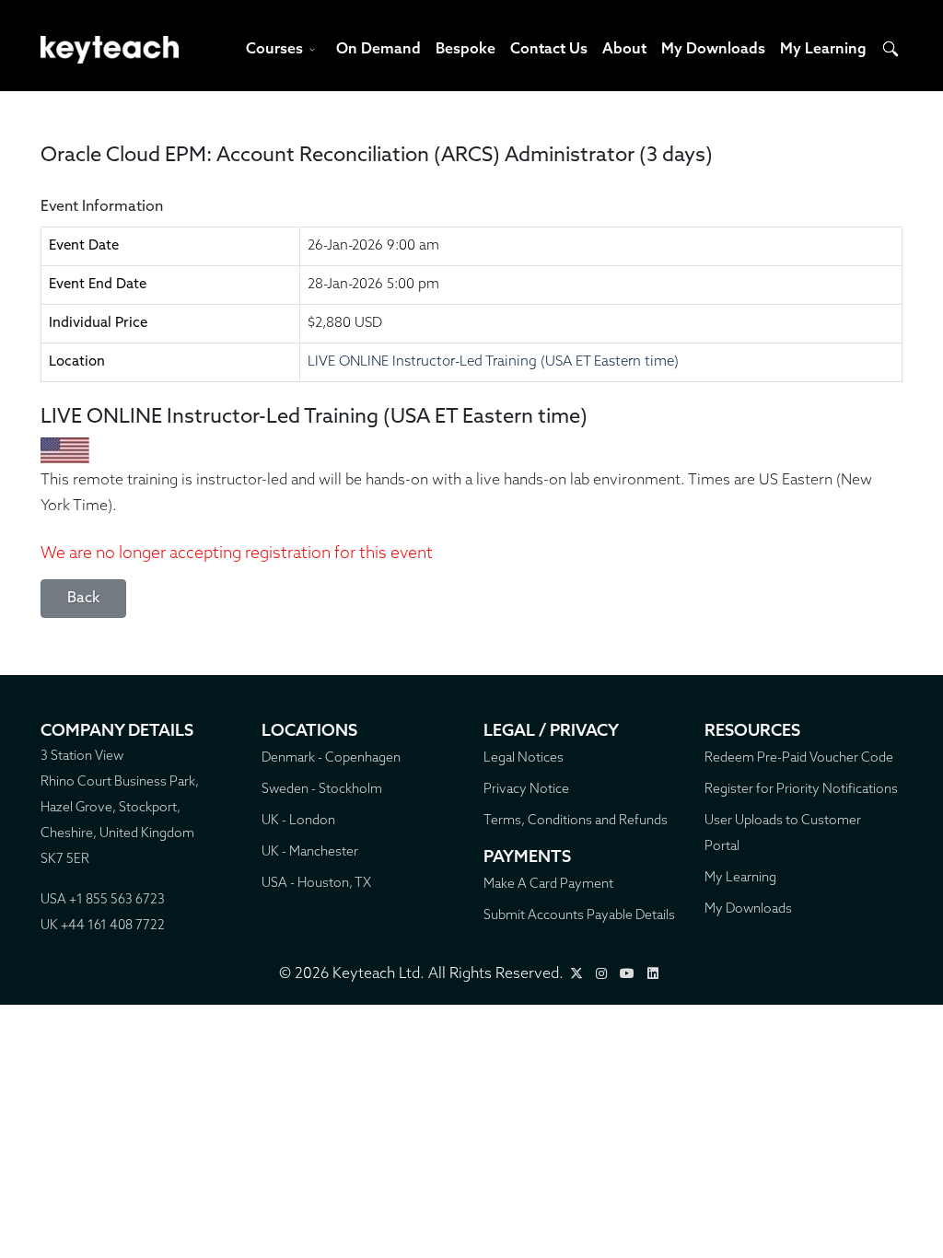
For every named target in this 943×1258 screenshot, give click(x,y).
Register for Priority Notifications (801, 790)
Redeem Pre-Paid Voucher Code (798, 758)
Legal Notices (523, 758)
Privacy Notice (526, 790)
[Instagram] (601, 975)
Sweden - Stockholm (322, 790)
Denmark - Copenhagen (331, 758)
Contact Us (549, 49)
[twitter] (576, 975)
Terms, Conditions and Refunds (575, 821)
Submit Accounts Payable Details (579, 916)
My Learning (823, 49)
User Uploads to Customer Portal (782, 834)
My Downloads (713, 49)
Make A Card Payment (548, 884)
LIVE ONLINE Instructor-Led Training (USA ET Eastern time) (493, 362)
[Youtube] (627, 975)
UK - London (298, 821)
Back (83, 598)
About (624, 49)
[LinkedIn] (652, 975)
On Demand (378, 49)
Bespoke (465, 49)
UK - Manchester (310, 852)
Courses (274, 49)
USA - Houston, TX (316, 884)
